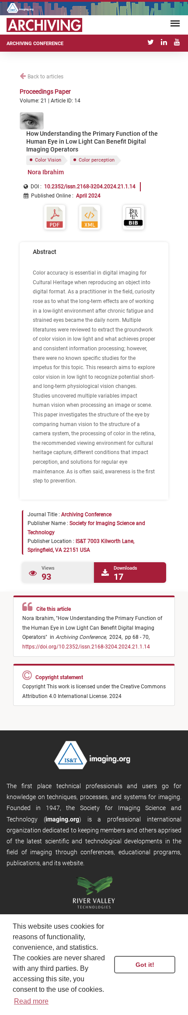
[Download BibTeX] (133, 216)
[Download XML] (90, 216)
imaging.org (62, 819)
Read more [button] (31, 1001)
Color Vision (48, 160)
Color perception (97, 160)
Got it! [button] (145, 964)
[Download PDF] (55, 216)
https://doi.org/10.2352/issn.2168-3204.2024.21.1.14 (86, 647)
